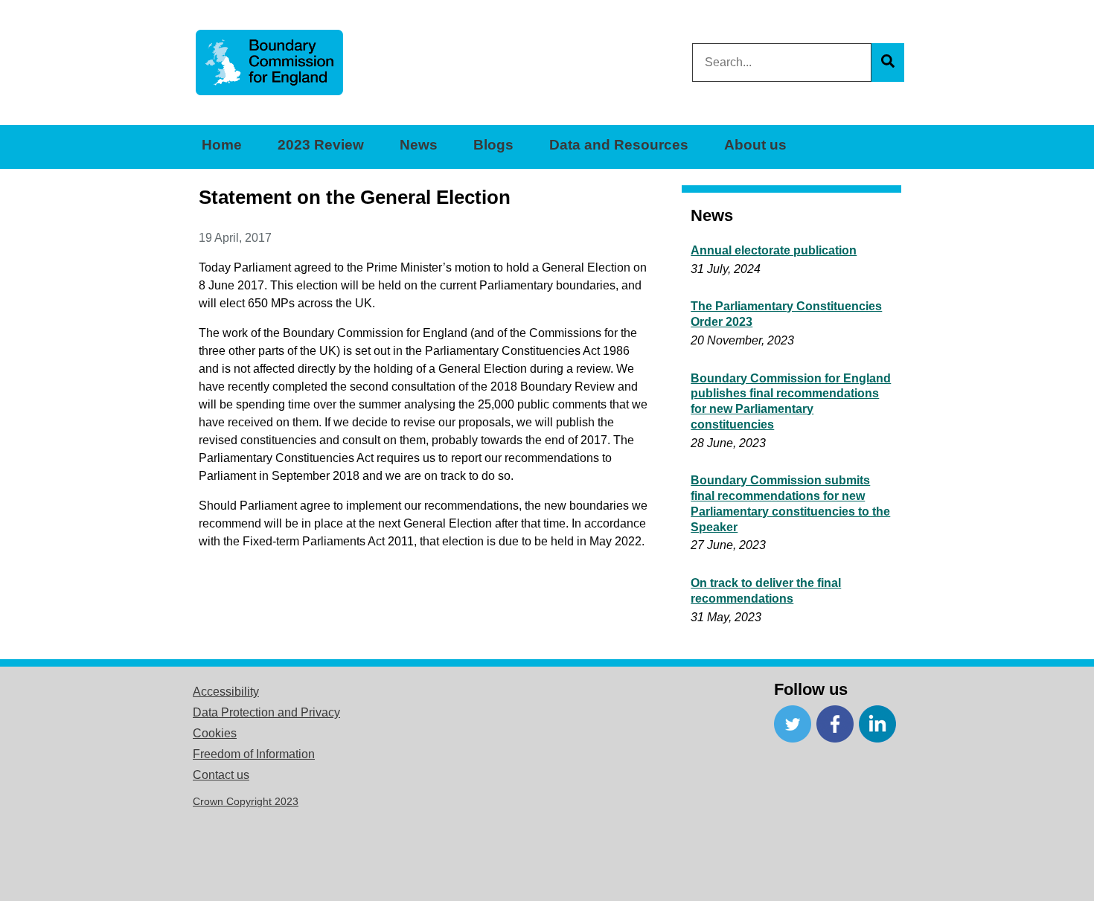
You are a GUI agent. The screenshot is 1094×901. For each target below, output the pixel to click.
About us (755, 145)
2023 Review (321, 145)
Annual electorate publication (774, 250)
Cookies (215, 733)
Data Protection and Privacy (266, 712)
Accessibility (226, 691)
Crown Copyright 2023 (245, 801)
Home (222, 145)
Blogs (493, 145)
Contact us (221, 775)
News (419, 145)
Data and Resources (618, 145)
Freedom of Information (254, 754)
